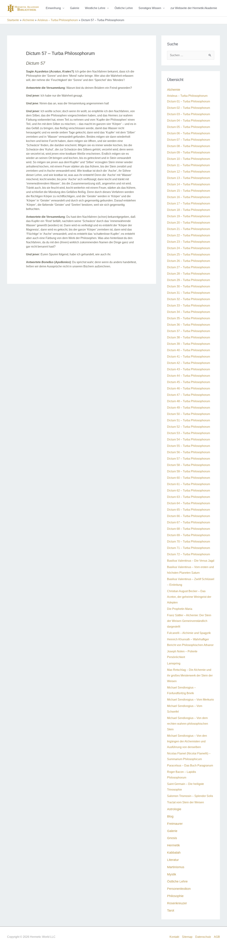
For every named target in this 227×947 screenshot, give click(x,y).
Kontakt (174, 936)
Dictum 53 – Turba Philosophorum (188, 433)
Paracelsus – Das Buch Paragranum (190, 765)
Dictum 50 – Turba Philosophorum (188, 413)
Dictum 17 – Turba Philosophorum (188, 203)
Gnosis (172, 838)
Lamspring (173, 663)
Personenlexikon (179, 888)
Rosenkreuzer (177, 903)
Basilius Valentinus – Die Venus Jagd (190, 560)
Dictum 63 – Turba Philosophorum (188, 496)
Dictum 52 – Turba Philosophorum (188, 426)
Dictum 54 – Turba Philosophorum (188, 439)
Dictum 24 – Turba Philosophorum (188, 248)
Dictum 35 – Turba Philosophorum (188, 318)
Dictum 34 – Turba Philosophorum (188, 311)
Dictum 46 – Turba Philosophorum (188, 388)
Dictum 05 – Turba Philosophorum (188, 126)
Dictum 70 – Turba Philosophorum (188, 541)
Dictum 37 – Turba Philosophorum (188, 331)
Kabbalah (174, 852)
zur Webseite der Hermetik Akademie (193, 8)
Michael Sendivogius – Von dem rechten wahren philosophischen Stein (187, 723)
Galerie (74, 8)
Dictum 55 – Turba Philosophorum (188, 445)
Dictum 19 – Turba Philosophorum (188, 216)
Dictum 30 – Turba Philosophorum (188, 286)
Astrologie (174, 809)
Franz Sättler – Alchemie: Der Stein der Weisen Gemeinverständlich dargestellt (189, 621)
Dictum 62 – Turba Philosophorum (188, 490)
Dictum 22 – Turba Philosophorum (188, 235)
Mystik (171, 874)
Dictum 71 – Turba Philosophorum (188, 547)
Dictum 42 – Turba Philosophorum (188, 362)
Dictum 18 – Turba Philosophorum (188, 209)
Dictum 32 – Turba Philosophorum (188, 299)
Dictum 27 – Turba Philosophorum (188, 267)
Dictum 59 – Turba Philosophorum (188, 471)
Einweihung (53, 8)
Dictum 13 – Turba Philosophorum (188, 177)
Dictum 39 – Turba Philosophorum (188, 343)
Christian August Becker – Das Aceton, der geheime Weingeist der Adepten (189, 597)
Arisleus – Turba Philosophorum (187, 95)
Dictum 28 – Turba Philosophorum (188, 273)
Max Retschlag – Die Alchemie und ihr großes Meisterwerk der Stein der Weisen (190, 675)
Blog (170, 816)
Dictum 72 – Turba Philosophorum (188, 554)
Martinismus (175, 867)
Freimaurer (175, 823)
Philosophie (175, 896)
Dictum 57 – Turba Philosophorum (188, 458)
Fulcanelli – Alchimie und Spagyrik (189, 632)
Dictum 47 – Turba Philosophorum (188, 394)
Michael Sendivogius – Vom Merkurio (190, 699)
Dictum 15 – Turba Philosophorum (188, 190)
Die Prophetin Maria (179, 608)
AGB (217, 936)
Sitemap (187, 936)
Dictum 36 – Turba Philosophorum (188, 324)
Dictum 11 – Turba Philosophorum (188, 165)
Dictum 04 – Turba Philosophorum (188, 120)
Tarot (170, 910)
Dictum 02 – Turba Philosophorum (188, 107)
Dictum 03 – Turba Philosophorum (188, 114)
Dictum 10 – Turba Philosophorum (188, 158)
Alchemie (173, 89)
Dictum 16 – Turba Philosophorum (188, 197)
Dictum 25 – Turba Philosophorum (188, 254)
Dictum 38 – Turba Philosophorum (188, 337)
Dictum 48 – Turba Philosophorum (188, 401)
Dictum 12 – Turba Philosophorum (188, 171)
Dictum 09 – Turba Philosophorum (188, 152)
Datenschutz (203, 936)
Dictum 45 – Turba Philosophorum (188, 382)
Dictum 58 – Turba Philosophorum (188, 465)
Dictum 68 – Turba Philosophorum (188, 528)
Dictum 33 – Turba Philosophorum (188, 305)
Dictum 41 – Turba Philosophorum (188, 356)
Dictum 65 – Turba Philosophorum (188, 509)
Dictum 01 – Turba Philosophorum (188, 101)
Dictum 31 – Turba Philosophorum (188, 292)
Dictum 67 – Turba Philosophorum (188, 522)
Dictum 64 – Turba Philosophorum (188, 503)
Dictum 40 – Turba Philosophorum (188, 350)
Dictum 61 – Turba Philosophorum (188, 484)
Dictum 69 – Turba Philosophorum (188, 535)
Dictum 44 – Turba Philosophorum (188, 375)
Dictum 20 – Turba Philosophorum (188, 222)
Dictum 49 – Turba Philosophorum (188, 407)
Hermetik (173, 845)
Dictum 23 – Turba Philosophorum (188, 241)
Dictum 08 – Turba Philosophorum (188, 146)
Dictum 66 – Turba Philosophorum (188, 516)
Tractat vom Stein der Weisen (185, 802)
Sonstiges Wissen (150, 8)
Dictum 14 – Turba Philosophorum (188, 184)
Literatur (173, 860)
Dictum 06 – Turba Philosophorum (188, 133)
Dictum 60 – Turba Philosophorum (188, 477)
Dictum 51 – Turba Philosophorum (188, 420)
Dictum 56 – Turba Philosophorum (188, 452)
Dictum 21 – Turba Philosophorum (188, 229)
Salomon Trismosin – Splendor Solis (190, 795)
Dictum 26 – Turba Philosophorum (188, 260)
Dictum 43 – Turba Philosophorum (188, 369)
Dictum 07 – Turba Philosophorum (188, 139)
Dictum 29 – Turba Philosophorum (188, 280)
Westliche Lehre (95, 8)
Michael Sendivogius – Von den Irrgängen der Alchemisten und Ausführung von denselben (187, 741)
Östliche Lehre (124, 8)
